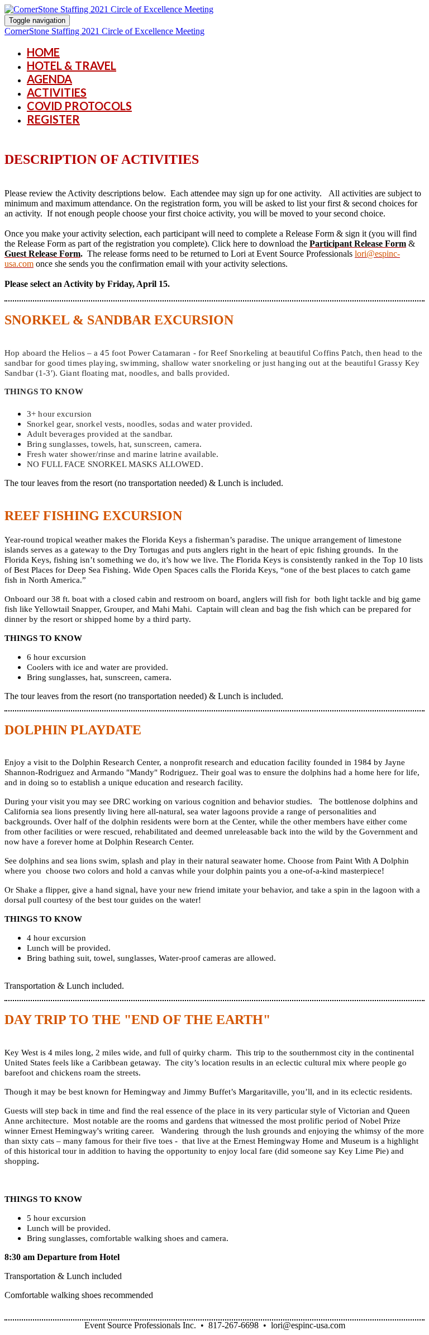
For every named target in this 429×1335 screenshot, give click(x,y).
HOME (43, 52)
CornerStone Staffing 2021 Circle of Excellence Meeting (104, 31)
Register (53, 119)
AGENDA (49, 79)
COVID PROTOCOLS (79, 105)
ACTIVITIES (57, 92)
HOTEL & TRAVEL (71, 65)
